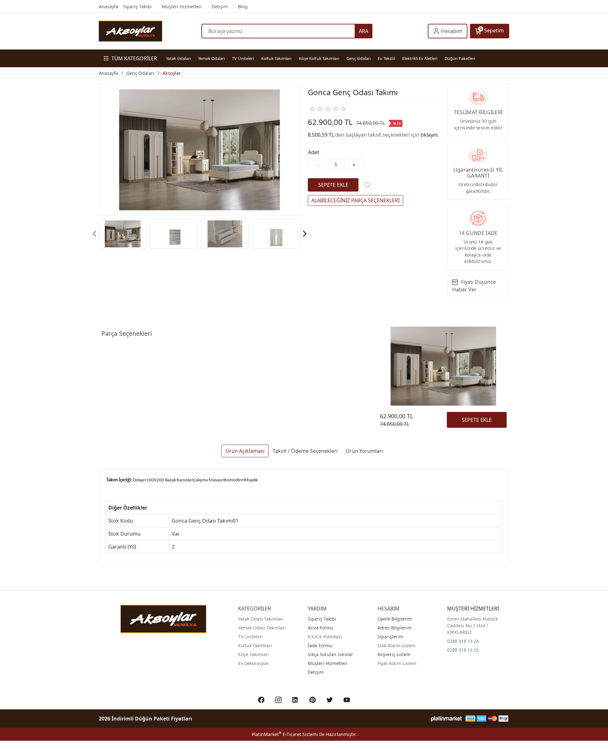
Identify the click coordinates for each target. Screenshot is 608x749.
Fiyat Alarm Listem (396, 663)
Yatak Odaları (178, 58)
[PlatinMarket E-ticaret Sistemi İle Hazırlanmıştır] (446, 718)
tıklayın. (430, 134)
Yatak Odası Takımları (260, 619)
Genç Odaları (358, 58)
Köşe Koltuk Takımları (319, 58)
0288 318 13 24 (463, 641)
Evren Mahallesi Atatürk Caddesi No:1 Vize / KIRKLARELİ (472, 625)
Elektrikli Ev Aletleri (419, 58)
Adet (313, 152)
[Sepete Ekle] (333, 185)
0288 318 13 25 (463, 650)
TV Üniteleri (243, 58)
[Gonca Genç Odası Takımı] (199, 149)
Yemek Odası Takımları (262, 628)
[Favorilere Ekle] (367, 185)
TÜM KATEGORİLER (134, 58)
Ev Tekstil (386, 58)
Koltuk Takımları (276, 58)
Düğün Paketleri (460, 58)
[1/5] (312, 109)
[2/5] (316, 109)
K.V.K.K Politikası (325, 637)
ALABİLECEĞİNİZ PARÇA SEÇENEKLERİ (355, 200)
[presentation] (94, 233)
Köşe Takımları (253, 654)
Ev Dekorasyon (253, 663)
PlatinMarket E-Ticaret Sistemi (285, 734)
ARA (363, 31)
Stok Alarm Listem (396, 645)
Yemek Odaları (211, 58)
